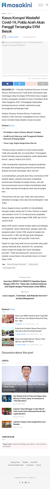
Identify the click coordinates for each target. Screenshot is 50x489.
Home (4, 13)
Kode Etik (34, 462)
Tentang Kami (15, 462)
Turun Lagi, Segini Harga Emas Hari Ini (20, 143)
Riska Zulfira (14, 37)
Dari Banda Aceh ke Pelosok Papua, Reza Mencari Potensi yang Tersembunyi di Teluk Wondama (29, 398)
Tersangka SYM (9, 268)
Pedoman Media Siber (16, 465)
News (10, 13)
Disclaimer (30, 465)
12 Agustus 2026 (19, 404)
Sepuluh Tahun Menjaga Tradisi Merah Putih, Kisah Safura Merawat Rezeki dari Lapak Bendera (29, 411)
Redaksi (19, 324)
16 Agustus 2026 (33, 334)
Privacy (38, 465)
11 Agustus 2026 (33, 344)
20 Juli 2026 (18, 427)
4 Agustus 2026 (19, 417)
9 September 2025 (29, 37)
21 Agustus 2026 (29, 324)
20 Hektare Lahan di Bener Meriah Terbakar (22, 132)
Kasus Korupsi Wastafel (16, 264)
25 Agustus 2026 (10, 390)
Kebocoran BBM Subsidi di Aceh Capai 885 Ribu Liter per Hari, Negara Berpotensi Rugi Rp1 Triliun (31, 318)
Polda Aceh (33, 264)
